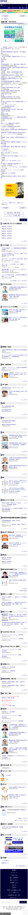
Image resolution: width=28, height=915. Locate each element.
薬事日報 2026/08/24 (7, 226)
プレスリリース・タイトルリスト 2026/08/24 (13, 634)
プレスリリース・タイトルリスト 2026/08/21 (13, 638)
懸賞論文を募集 (4, 114)
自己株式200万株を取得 (6, 118)
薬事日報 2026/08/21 (7, 228)
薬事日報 (6, 18)
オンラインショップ (6, 701)
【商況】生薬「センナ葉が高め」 (8, 173)
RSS (7, 779)
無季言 (2, 61)
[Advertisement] (14, 336)
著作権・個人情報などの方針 (14, 890)
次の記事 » (23, 15)
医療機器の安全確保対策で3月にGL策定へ (11, 96)
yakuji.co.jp (4, 906)
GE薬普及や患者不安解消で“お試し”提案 (10, 87)
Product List (14, 875)
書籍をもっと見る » (23, 818)
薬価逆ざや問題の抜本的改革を (9, 424)
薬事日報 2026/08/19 (7, 231)
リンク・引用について (14, 892)
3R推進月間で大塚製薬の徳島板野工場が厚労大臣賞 (13, 132)
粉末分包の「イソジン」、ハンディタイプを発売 (12, 170)
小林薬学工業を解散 (5, 110)
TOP (2, 18)
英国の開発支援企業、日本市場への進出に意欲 (12, 109)
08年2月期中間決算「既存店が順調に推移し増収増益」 (14, 146)
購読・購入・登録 (23, 7)
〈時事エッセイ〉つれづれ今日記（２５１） (11, 160)
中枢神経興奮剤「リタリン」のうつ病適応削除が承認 (13, 117)
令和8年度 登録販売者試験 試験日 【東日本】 (13, 681)
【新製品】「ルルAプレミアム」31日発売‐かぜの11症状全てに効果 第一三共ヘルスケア (18, 374)
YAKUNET (7, 48)
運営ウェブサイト (14, 880)
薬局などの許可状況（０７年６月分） (10, 152)
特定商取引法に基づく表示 (14, 895)
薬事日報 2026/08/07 (7, 238)
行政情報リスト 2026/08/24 (8, 667)
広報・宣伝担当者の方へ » (21, 865)
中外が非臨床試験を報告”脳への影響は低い (11, 81)
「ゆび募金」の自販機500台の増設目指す (10, 126)
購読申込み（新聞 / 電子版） (8, 697)
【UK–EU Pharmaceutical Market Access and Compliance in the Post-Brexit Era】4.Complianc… (17, 490)
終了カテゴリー (14, 897)
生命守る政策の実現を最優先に (9, 420)
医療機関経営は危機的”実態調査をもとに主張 (11, 78)
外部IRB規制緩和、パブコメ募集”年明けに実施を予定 (13, 64)
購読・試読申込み (14, 877)
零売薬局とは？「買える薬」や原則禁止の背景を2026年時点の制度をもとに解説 (18, 616)
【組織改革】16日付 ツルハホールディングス (13, 387)
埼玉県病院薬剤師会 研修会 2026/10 (11, 520)
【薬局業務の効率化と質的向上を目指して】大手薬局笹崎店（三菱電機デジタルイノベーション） (18, 445)
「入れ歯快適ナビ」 (5, 149)
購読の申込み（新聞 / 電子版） (14, 212)
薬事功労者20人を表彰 (6, 93)
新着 (9, 7)
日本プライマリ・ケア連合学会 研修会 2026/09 (13, 524)
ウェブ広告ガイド (6, 860)
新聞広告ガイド (5, 863)
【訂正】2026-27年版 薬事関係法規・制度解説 (12, 827)
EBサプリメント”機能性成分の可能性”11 (10, 123)
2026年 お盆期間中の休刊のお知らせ (17, 787)
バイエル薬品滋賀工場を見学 (7, 106)
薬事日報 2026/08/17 (7, 233)
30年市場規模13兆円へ (7, 409)
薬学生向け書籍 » (23, 590)
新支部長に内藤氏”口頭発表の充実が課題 (10, 90)
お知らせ (14, 885)
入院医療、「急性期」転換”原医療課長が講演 (11, 72)
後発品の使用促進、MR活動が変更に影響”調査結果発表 (14, 129)
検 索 (23, 219)
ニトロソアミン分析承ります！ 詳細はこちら (13, 202)
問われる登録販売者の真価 (8, 406)
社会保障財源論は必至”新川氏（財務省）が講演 (12, 75)
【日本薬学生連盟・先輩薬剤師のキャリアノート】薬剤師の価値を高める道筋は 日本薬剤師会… (18, 574)
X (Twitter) (8, 775)
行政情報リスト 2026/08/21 (8, 670)
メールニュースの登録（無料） (14, 215)
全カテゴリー (14, 7)
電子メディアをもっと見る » (21, 820)
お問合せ (14, 887)
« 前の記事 (5, 15)
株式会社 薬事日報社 (14, 908)
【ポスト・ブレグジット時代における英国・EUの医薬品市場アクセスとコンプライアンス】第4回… (18, 482)
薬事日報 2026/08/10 (7, 235)
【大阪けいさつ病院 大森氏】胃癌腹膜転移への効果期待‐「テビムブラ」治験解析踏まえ (18, 749)
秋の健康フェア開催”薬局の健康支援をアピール (12, 163)
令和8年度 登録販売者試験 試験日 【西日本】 (13, 685)
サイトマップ (14, 872)
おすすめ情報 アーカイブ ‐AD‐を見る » (18, 280)
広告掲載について (14, 882)
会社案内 (14, 870)
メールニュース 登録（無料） (8, 705)
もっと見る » (24, 241)
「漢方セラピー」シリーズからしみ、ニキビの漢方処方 (14, 166)
